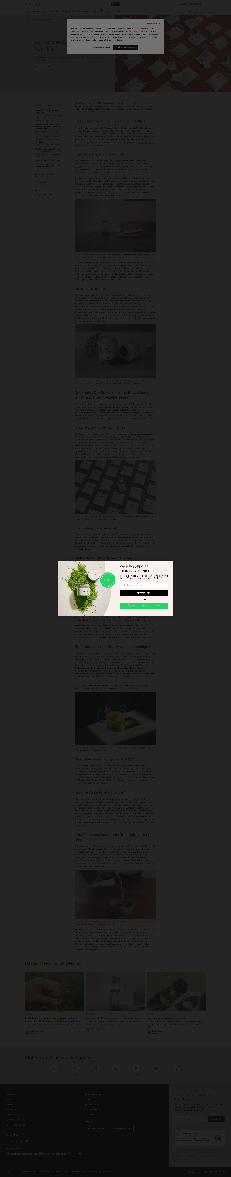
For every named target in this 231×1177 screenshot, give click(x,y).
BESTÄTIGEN (144, 593)
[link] (144, 606)
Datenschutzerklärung (132, 612)
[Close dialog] (169, 564)
